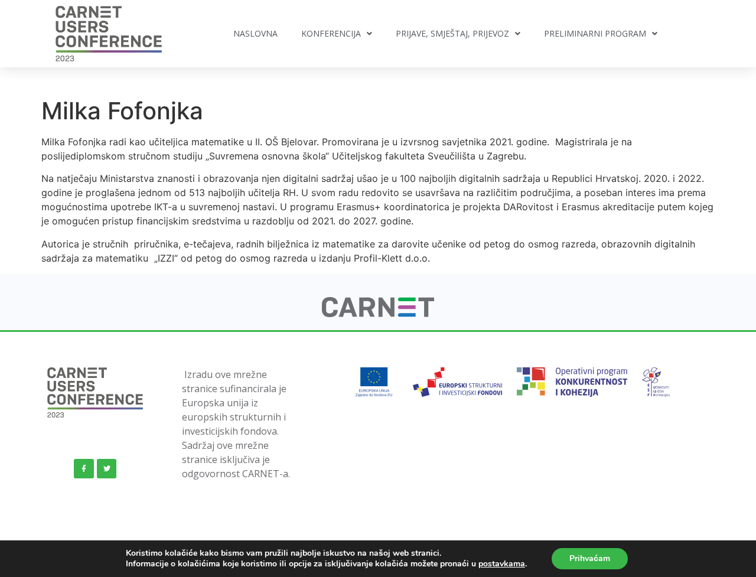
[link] (378, 314)
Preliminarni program (595, 33)
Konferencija (331, 33)
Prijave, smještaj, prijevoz (452, 33)
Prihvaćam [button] (589, 558)
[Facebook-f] (84, 469)
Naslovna (255, 33)
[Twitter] (107, 469)
